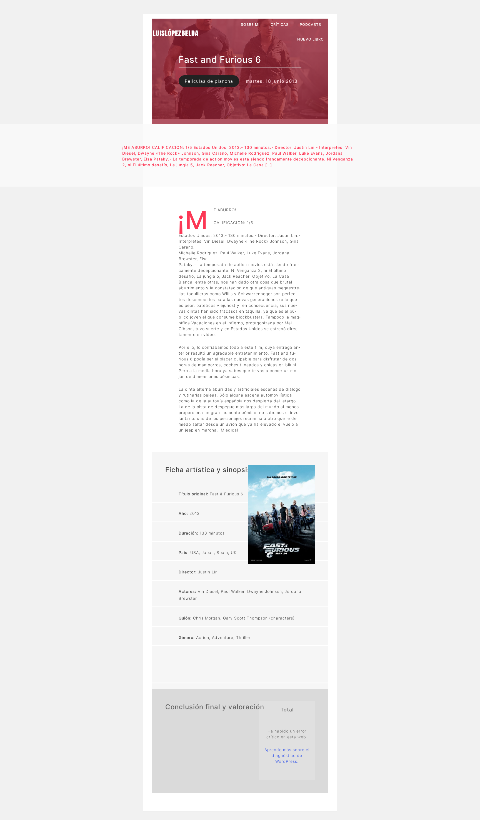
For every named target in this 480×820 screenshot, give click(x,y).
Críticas (280, 24)
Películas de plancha (209, 81)
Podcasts (310, 24)
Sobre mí (250, 24)
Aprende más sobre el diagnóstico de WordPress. (286, 755)
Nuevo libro (310, 39)
